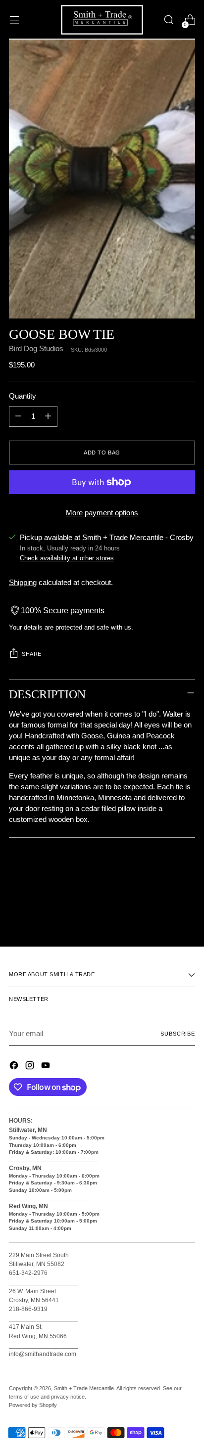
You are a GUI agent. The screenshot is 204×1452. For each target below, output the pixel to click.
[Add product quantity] (48, 416)
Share (32, 654)
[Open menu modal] (14, 20)
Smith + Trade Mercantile (84, 1388)
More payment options (102, 513)
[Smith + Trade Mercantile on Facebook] (15, 1067)
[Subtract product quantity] (18, 416)
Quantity (22, 396)
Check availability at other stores (67, 558)
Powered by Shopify (33, 1405)
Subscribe (177, 1034)
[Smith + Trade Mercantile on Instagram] (31, 1067)
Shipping (23, 583)
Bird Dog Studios (36, 349)
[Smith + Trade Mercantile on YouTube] (46, 1067)
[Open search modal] (168, 20)
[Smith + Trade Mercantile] (102, 20)
